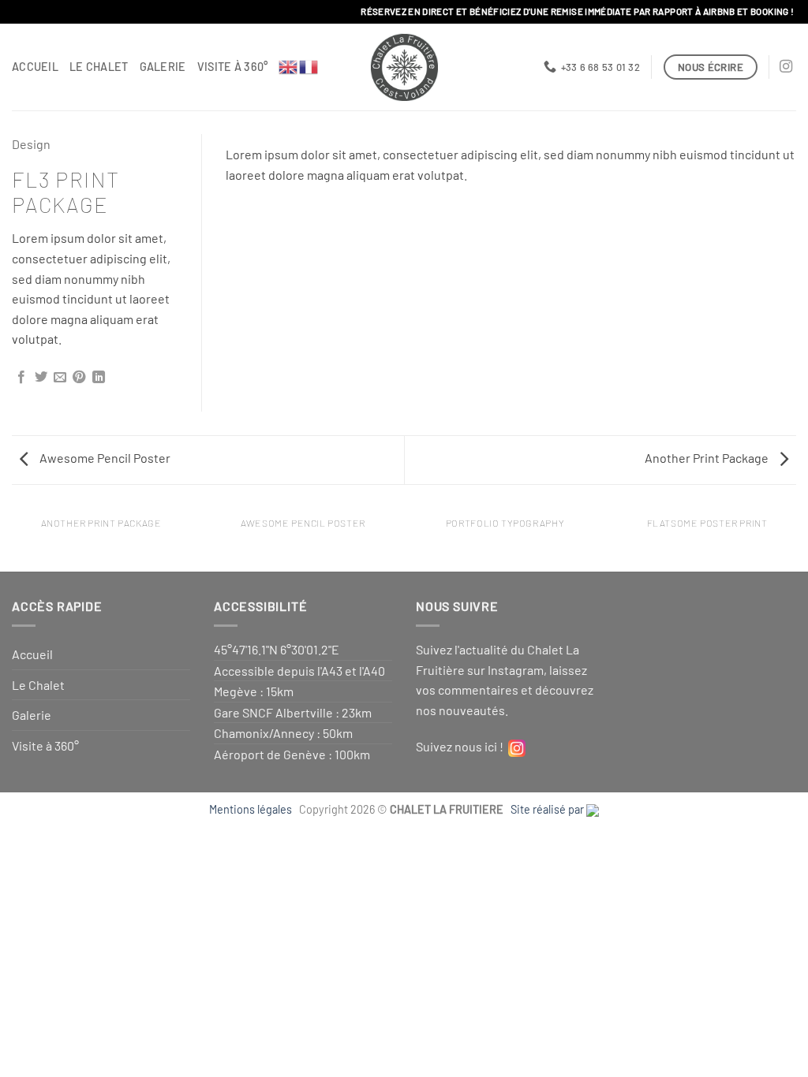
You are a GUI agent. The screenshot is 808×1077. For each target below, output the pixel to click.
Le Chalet (99, 66)
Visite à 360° (232, 66)
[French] (309, 66)
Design (31, 143)
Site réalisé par (548, 809)
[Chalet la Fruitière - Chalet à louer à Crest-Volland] (404, 67)
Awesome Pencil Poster (103, 457)
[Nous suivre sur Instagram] (786, 67)
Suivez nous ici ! (462, 746)
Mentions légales (253, 809)
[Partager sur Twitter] (41, 378)
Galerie (163, 66)
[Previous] (257, 149)
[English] (289, 66)
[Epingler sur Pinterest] (79, 378)
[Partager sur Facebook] (21, 378)
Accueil (35, 66)
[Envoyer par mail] (60, 378)
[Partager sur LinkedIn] (98, 378)
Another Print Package (708, 457)
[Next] (764, 149)
